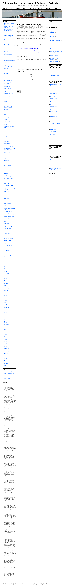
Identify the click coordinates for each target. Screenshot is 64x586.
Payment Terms (6, 181)
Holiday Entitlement (7, 117)
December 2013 (6, 276)
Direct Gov (6, 375)
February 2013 (6, 283)
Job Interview (6, 122)
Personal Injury (6, 187)
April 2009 (6, 360)
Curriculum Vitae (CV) (8, 75)
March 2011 (6, 322)
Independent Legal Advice (8, 121)
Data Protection (6, 76)
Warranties (5, 248)
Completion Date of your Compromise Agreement (8, 54)
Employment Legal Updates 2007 (56, 142)
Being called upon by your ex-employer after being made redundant (55, 46)
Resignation (6, 205)
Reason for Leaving (7, 193)
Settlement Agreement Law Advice (10, 214)
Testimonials (48, 8)
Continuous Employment (8, 70)
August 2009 (6, 353)
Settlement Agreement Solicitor (9, 218)
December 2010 (6, 327)
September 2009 (6, 351)
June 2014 (5, 266)
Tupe (51, 127)
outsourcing (6, 171)
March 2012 (6, 302)
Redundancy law (7, 198)
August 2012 (6, 293)
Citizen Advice (6, 376)
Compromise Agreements (8, 62)
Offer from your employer (8, 163)
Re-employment (6, 191)
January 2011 (6, 326)
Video (51, 76)
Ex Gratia (5, 101)
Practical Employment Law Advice (10, 371)
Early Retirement (7, 86)
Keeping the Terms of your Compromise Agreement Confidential (8, 132)
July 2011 (5, 315)
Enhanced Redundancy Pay (8, 93)
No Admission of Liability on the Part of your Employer (9, 154)
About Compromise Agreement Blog (34, 25)
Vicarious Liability (53, 131)
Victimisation (52, 132)
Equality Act (6, 99)
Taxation (5, 235)
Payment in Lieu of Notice (8, 176)
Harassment (52, 108)
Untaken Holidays (7, 243)
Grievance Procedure (53, 106)
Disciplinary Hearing (7, 82)
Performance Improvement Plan (9, 185)
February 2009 (6, 363)
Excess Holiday (6, 103)
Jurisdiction (6, 129)
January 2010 (6, 344)
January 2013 (6, 285)
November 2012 (6, 288)
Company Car (6, 51)
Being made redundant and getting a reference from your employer (56, 52)
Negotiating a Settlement (8, 152)
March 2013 (6, 281)
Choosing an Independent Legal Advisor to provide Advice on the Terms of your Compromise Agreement (9, 46)
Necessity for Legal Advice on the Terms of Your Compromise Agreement (9, 149)
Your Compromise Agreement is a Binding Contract (9, 256)
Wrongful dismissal (7, 253)
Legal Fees (6, 136)
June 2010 (5, 336)
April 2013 (6, 280)
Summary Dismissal (7, 233)
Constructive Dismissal (8, 66)
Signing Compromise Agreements (9, 226)
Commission (6, 49)
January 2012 (6, 305)
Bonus (5, 39)
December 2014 (6, 264)
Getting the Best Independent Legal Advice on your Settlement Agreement (56, 31)
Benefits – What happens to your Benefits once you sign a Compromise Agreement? (9, 36)
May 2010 (5, 338)
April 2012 (6, 300)
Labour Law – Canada (7, 134)
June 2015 (5, 263)
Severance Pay (6, 221)
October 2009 (6, 350)
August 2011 (6, 314)
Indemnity (5, 119)
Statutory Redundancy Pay (8, 228)
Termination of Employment (8, 238)
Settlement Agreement (7, 213)
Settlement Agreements (36, 8)
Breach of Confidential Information (10, 41)
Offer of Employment (7, 165)
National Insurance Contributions (9, 146)
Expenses (5, 104)
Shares (5, 225)
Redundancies (6, 194)
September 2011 (6, 312)
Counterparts (6, 73)
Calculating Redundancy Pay (9, 42)
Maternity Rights (7, 143)
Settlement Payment (7, 219)
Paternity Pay (6, 175)
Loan (5, 139)
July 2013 (5, 278)
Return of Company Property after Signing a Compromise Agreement (10, 209)
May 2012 (5, 298)
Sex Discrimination (53, 116)
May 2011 (5, 319)
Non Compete (6, 158)
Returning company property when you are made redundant (56, 49)
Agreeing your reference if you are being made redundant (56, 42)
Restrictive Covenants (7, 206)
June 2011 (5, 317)
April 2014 (6, 270)
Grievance (5, 112)
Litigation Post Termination (8, 138)
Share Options (6, 223)
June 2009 (5, 356)
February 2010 (6, 343)
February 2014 (6, 273)
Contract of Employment (8, 71)
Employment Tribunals (8, 91)
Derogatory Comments (8, 78)
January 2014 (6, 275)
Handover (5, 114)
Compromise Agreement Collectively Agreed (8, 56)
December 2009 (6, 346)
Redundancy (6, 196)
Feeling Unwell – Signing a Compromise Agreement (8, 107)
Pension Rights (6, 183)
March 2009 (6, 361)
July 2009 (5, 355)
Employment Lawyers (7, 88)
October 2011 (6, 310)
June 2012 (5, 297)
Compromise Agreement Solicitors (10, 60)
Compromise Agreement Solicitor (9, 58)
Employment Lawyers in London (9, 373)
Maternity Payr (6, 141)
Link (11, 8)
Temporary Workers (53, 121)
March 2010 (6, 341)
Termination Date (7, 236)
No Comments (24, 25)
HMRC (5, 116)
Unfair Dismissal (6, 242)
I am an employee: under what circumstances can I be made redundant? (55, 35)
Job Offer (5, 124)
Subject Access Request (8, 231)
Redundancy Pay (7, 200)
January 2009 (6, 365)
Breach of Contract (53, 93)
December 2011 (6, 307)
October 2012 (6, 290)
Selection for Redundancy (8, 211)
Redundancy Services (54, 175)
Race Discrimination (53, 113)
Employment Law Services (54, 68)
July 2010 (5, 334)
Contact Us (17, 8)
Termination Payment (7, 240)
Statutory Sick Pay (7, 230)
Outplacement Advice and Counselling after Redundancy (9, 169)
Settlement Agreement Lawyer (9, 216)
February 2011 (6, 324)
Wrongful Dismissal (53, 134)
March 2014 (6, 271)
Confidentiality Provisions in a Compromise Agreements (9, 64)
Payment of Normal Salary (8, 180)
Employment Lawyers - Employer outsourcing (26, 63)
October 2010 (6, 331)
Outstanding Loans (7, 173)
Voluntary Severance (7, 247)
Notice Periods (6, 162)
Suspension (52, 119)
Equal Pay (52, 104)
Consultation (6, 68)
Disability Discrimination (8, 80)
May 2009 (5, 358)
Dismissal (52, 100)
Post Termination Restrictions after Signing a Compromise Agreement (10, 189)
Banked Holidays (7, 32)
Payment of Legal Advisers (8, 178)
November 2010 (6, 329)
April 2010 (6, 339)
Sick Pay (51, 118)
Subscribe (56, 8)
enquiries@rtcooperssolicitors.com (23, 44)
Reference (5, 201)
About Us (25, 8)
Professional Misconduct (54, 111)
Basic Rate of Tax (7, 33)
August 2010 (6, 332)
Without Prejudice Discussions (9, 252)
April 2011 (6, 321)
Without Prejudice (7, 250)
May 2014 (5, 268)
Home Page (5, 8)
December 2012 (6, 287)
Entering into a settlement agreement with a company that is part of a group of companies (56, 39)
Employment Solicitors (8, 90)
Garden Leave (6, 109)
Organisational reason (7, 167)
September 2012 (6, 292)
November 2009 (6, 348)
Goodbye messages (7, 111)
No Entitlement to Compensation (9, 156)
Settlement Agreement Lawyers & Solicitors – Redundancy (32, 3)
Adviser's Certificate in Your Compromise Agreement (8, 30)
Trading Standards (7, 378)
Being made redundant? (54, 61)
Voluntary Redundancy (8, 245)
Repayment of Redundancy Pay (9, 203)
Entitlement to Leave (7, 95)
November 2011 (6, 309)
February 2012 (6, 304)
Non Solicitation (7, 160)
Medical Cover (6, 145)
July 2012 (5, 295)
